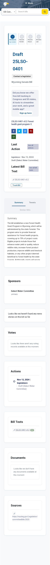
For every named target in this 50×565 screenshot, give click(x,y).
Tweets (32, 202)
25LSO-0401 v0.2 (22, 180)
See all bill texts (33, 169)
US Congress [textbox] (9, 12)
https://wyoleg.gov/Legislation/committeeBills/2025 (25, 518)
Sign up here (26, 113)
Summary (18, 202)
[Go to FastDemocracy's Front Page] (4, 4)
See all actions (30, 146)
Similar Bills (25, 210)
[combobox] (9, 11)
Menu (30, 3)
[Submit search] (45, 11)
